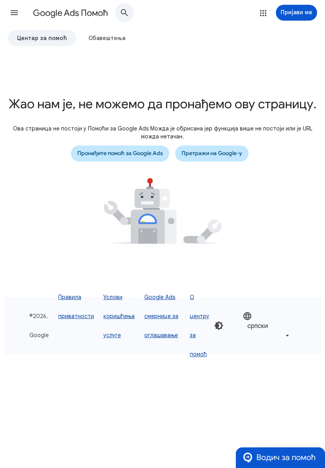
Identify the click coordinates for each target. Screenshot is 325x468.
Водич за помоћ (285, 457)
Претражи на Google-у (212, 153)
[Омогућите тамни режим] (218, 325)
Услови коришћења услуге (119, 316)
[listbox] (267, 326)
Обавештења (106, 38)
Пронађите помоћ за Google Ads (120, 153)
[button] (14, 12)
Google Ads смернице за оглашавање (161, 316)
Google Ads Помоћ (70, 13)
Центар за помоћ (42, 38)
